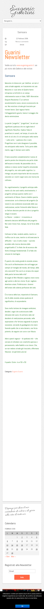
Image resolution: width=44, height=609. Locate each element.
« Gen (7, 556)
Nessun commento (22, 41)
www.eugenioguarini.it (25, 65)
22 (17, 549)
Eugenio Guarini (22, 10)
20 (7, 549)
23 (22, 549)
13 (7, 545)
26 (37, 549)
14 (12, 545)
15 (17, 545)
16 (22, 545)
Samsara (22, 32)
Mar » (13, 556)
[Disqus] (22, 404)
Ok (22, 606)
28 (12, 553)
